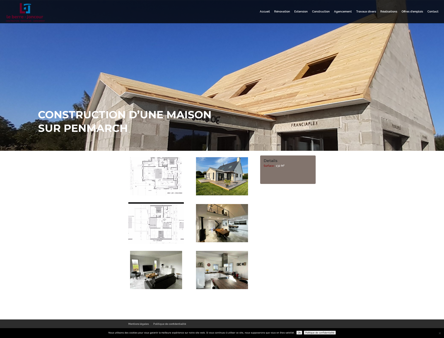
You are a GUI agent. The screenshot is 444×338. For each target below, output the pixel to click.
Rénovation (282, 11)
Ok (299, 332)
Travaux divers (366, 11)
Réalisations (388, 11)
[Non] (439, 333)
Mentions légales (138, 324)
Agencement (343, 11)
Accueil (265, 11)
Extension (301, 11)
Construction (321, 11)
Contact (432, 11)
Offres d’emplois (412, 11)
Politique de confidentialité (169, 324)
